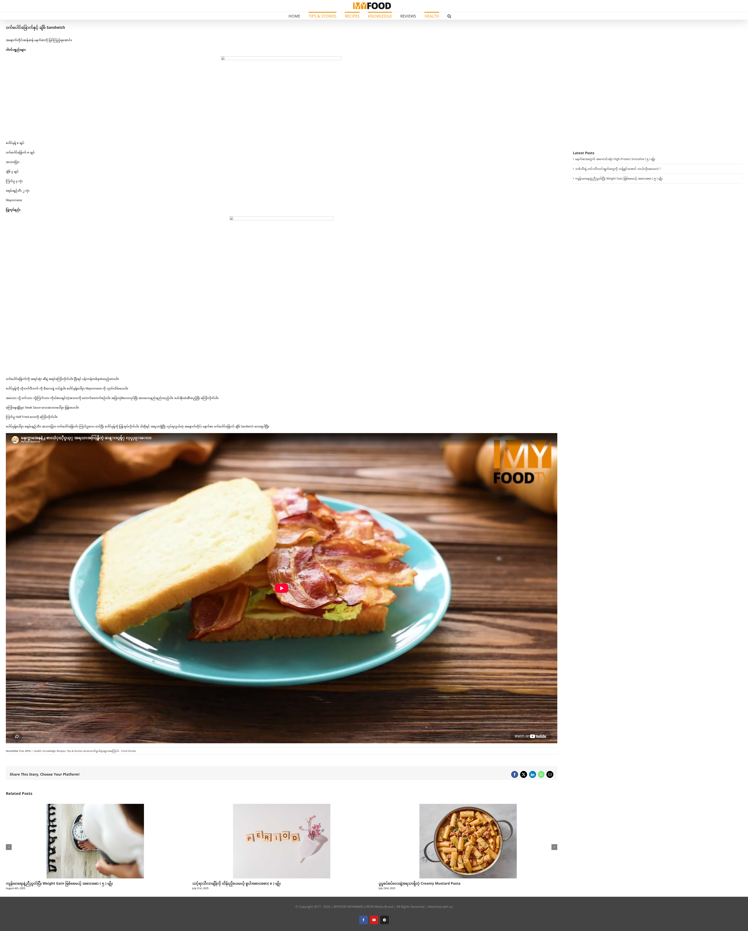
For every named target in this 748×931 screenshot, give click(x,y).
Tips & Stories (74, 751)
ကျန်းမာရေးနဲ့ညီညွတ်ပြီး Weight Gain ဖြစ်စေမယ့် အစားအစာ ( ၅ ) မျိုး (619, 178)
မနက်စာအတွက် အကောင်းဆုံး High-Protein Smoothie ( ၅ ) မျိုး (615, 159)
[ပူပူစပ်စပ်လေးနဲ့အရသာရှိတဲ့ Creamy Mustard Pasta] (95, 806)
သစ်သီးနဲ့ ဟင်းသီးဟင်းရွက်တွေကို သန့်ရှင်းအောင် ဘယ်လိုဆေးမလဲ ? (618, 169)
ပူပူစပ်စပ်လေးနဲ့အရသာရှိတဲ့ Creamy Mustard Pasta (47, 883)
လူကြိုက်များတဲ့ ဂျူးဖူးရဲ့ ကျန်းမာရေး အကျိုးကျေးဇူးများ (234, 883)
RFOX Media (375, 907)
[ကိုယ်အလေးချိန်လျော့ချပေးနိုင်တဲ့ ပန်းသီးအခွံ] (468, 806)
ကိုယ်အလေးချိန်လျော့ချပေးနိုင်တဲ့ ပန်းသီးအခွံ (412, 883)
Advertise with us (440, 907)
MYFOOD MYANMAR (348, 907)
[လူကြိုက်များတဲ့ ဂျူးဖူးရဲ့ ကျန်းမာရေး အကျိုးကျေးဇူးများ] (281, 806)
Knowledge (49, 751)
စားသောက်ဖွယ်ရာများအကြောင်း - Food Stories (109, 751)
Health (37, 751)
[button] (449, 16)
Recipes (61, 751)
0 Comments (224, 888)
